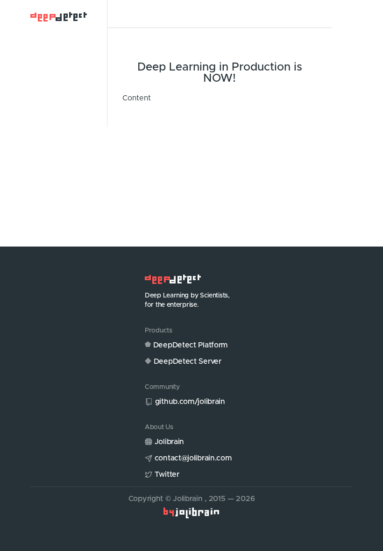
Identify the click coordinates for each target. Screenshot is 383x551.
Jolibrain (169, 441)
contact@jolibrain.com (193, 458)
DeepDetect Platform (190, 345)
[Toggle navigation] (128, 14)
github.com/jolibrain (190, 401)
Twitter (167, 474)
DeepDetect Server (187, 361)
